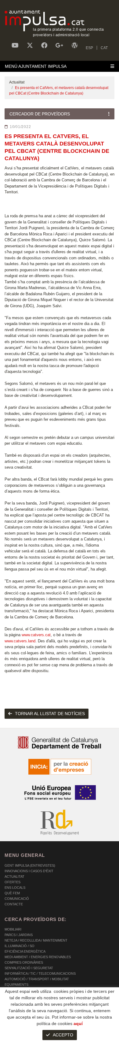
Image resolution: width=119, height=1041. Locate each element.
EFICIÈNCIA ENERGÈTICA (25, 951)
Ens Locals (15, 887)
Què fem (12, 893)
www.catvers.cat (35, 635)
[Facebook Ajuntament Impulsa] (44, 45)
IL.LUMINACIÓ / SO (19, 946)
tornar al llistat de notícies (50, 713)
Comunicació (17, 898)
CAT (104, 48)
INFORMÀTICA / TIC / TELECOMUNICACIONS (40, 973)
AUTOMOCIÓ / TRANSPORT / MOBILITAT (37, 979)
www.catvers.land (20, 641)
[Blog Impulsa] (74, 45)
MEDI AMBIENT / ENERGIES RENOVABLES (38, 957)
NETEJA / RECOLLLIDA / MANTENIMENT (36, 940)
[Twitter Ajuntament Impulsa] (30, 45)
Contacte (14, 904)
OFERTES (12, 882)
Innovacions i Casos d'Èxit (29, 871)
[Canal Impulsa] (15, 45)
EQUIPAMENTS (16, 984)
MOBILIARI (13, 929)
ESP (89, 48)
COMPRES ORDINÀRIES (24, 962)
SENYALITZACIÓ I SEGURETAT (29, 968)
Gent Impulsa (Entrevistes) (30, 865)
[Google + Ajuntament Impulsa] (59, 45)
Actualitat (16, 82)
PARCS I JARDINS (19, 935)
